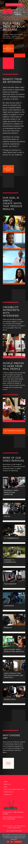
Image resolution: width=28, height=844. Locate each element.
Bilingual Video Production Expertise (11, 492)
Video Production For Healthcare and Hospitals (13, 675)
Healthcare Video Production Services (14, 650)
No (11, 841)
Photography (10, 584)
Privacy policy (18, 841)
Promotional (10, 699)
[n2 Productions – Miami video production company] (7, 12)
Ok (8, 841)
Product (8, 628)
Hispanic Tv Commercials (10, 561)
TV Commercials (11, 538)
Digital (7, 516)
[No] (26, 838)
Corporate (9, 606)
